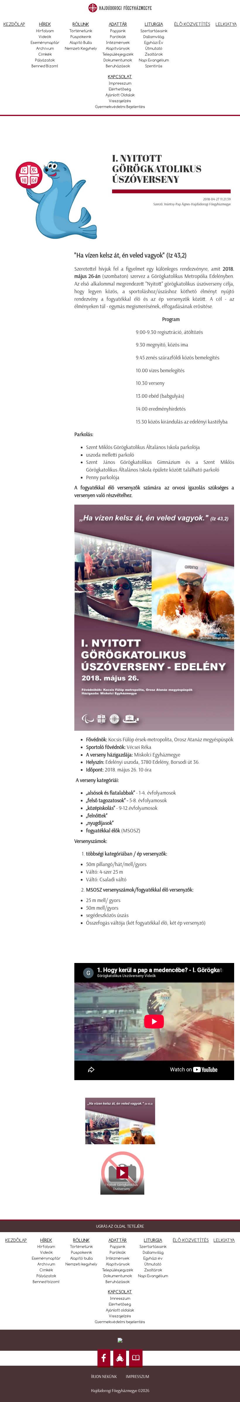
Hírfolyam (45, 30)
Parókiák (118, 36)
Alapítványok (118, 48)
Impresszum (120, 83)
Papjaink (118, 30)
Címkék (45, 54)
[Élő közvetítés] (119, 1358)
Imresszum (120, 1298)
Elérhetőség (120, 89)
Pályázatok (45, 60)
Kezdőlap (14, 24)
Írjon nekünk (104, 1376)
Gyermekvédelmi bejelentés (120, 106)
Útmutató (153, 48)
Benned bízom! (45, 66)
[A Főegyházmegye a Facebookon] (103, 1358)
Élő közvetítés (192, 24)
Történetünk (80, 30)
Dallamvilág (153, 36)
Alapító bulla (81, 42)
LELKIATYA (224, 1240)
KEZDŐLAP (16, 1240)
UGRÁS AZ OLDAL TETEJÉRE (120, 1226)
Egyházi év (153, 42)
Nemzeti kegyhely (81, 48)
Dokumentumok (118, 60)
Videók (45, 36)
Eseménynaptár (45, 42)
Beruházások (118, 66)
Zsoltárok (154, 54)
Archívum (45, 48)
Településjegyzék (117, 54)
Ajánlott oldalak (120, 95)
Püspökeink (81, 36)
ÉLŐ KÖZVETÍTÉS (191, 1240)
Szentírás (153, 66)
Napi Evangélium (154, 60)
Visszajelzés (120, 100)
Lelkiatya (226, 24)
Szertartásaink (153, 30)
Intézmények (118, 42)
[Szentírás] (136, 1358)
